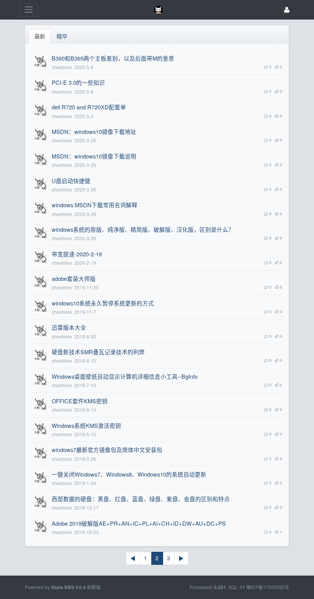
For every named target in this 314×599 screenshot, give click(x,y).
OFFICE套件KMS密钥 (80, 401)
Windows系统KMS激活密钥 (86, 425)
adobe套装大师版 (74, 278)
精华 (62, 36)
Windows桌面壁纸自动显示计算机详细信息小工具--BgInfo (125, 376)
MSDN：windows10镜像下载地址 (94, 131)
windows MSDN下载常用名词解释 (94, 205)
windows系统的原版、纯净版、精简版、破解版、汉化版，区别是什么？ (143, 229)
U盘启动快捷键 (71, 181)
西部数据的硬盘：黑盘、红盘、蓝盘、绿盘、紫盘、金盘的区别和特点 (141, 499)
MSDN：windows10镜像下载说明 (94, 156)
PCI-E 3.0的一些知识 (78, 82)
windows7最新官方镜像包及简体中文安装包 (107, 450)
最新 (39, 36)
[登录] (286, 10)
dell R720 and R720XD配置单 (89, 107)
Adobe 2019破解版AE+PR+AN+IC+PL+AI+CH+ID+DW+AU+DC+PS (139, 523)
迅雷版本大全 (69, 327)
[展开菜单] (28, 10)
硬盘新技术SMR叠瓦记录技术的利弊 (98, 352)
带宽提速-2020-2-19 (77, 254)
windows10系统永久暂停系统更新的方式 (103, 303)
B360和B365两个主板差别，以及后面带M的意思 (113, 58)
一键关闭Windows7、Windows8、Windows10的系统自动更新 (129, 474)
